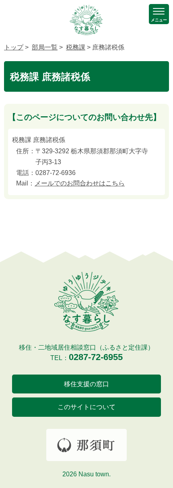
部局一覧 (45, 47)
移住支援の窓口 (86, 384)
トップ (13, 47)
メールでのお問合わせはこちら (80, 183)
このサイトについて (86, 407)
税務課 (75, 47)
